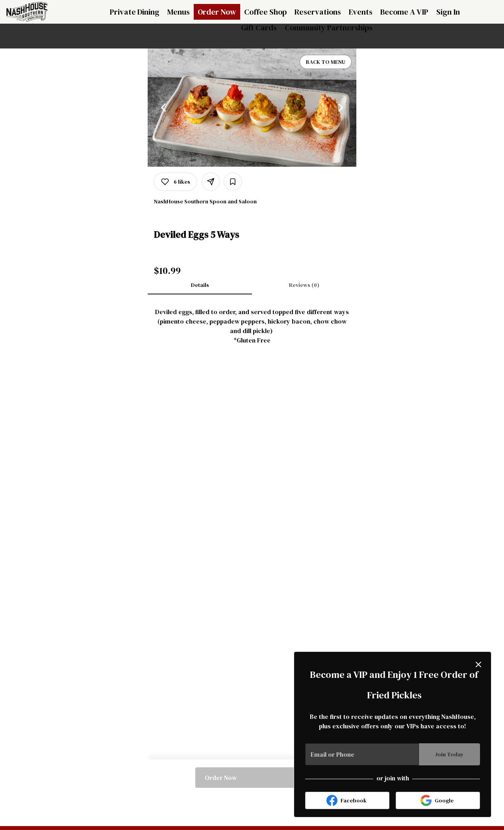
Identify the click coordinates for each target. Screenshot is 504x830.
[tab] (200, 284)
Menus (178, 11)
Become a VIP (404, 11)
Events (360, 11)
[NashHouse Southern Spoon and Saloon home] (41, 12)
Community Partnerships (328, 27)
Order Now (217, 11)
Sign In (448, 11)
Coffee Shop (265, 11)
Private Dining (134, 11)
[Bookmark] (232, 181)
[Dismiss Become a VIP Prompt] (478, 664)
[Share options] (210, 181)
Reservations (318, 11)
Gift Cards (259, 27)
